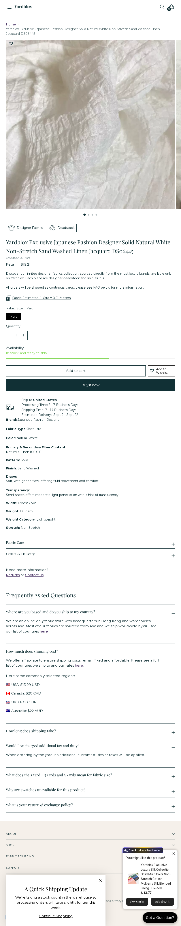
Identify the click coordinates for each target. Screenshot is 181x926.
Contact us (34, 575)
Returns (13, 575)
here (44, 631)
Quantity (13, 326)
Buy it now (90, 385)
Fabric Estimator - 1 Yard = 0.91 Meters (41, 298)
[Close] (100, 880)
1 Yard (13, 315)
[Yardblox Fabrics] (23, 6)
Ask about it (162, 901)
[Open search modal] (161, 6)
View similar (137, 901)
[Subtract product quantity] (23, 335)
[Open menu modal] (9, 6)
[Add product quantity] (10, 335)
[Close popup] (173, 853)
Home (11, 24)
